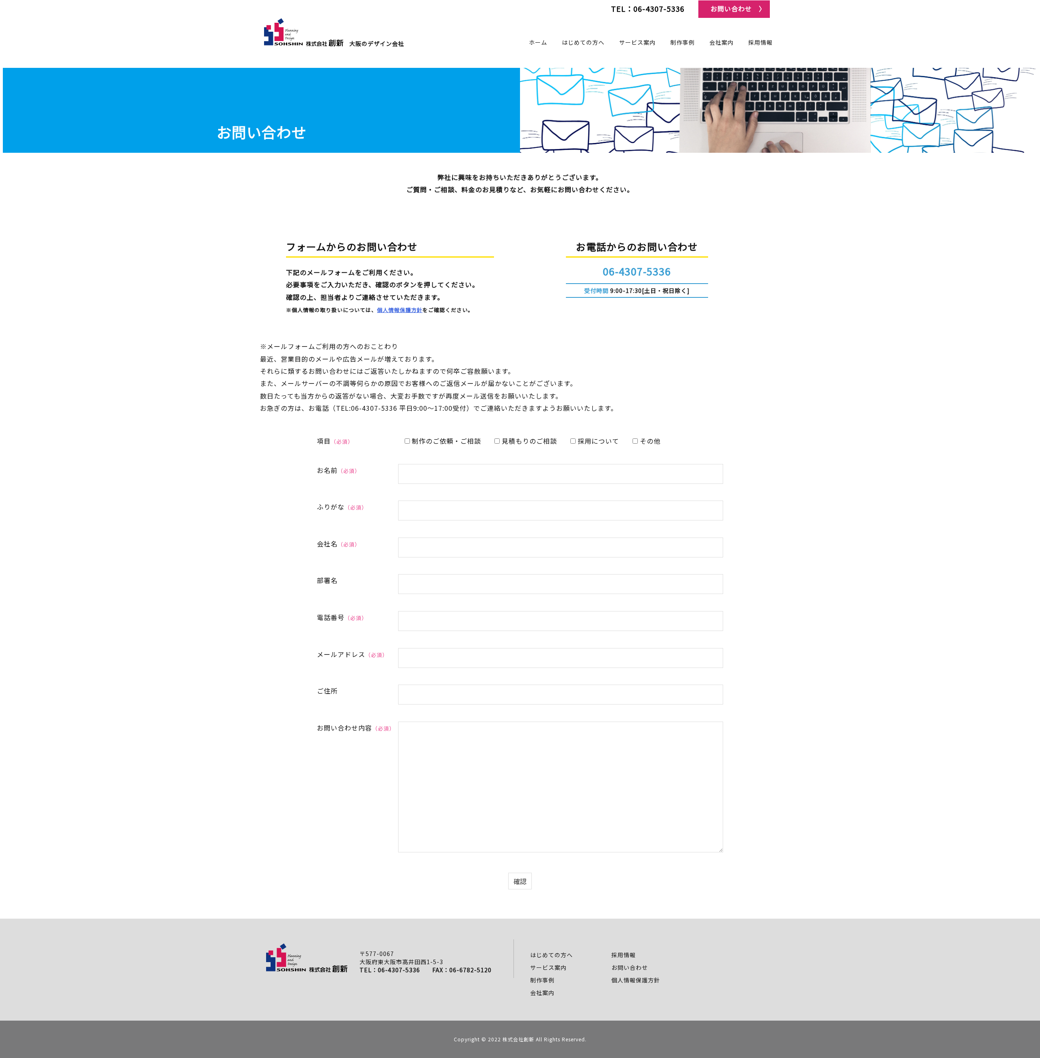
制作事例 (542, 980)
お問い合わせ (629, 967)
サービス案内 (548, 967)
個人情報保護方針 (399, 310)
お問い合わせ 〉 (738, 8)
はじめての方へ (551, 955)
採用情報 (623, 955)
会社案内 (542, 993)
